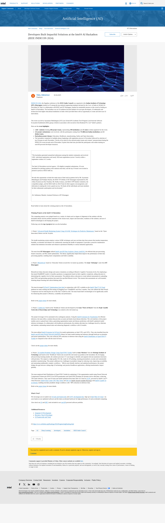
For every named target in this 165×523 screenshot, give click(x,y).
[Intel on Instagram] (38, 504)
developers (59, 450)
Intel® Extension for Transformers (94, 328)
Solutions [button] (34, 3)
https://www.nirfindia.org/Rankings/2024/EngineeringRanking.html (56, 443)
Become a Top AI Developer (44, 434)
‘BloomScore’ (42, 271)
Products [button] (14, 3)
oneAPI (66, 421)
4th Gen (100, 395)
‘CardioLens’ (42, 318)
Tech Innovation (50, 28)
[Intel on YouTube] (33, 504)
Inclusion (88, 499)
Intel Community (33, 28)
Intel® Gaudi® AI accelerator (61, 398)
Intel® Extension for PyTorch (53, 345)
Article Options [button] (128, 34)
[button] (33, 458)
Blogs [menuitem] (82, 9)
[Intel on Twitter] (24, 504)
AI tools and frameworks (62, 414)
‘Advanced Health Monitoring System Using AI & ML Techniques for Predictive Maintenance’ (69, 238)
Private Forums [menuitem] (92, 9)
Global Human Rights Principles (136, 511)
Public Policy (96, 499)
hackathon (69, 450)
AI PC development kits (82, 414)
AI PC (39, 395)
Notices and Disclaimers (53, 511)
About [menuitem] (20, 9)
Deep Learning (46, 450)
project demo (44, 311)
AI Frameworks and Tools (43, 436)
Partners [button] (57, 3)
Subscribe (112, 34)
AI (42, 421)
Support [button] (24, 3)
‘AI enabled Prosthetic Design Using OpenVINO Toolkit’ (56, 365)
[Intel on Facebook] (19, 504)
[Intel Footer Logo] (9, 506)
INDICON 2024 (36, 103)
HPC (47, 421)
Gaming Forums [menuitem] (70, 9)
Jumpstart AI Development (44, 432)
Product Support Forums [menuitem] (54, 9)
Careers (62, 499)
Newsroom (47, 499)
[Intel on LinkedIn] (29, 504)
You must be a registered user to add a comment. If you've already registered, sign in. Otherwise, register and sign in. (70, 469)
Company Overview (25, 499)
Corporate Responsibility (74, 499)
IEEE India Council (83, 450)
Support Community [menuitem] (8, 9)
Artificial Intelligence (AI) (64, 28)
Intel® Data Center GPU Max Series (82, 395)
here (83, 480)
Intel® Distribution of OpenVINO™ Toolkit (51, 351)
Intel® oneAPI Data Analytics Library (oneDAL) (73, 260)
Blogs (42, 28)
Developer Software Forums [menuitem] (33, 9)
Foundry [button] (67, 3)
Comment (33, 472)
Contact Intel (38, 499)
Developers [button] (46, 3)
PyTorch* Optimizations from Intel (57, 298)
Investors (55, 499)
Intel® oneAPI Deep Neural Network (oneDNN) (60, 347)
